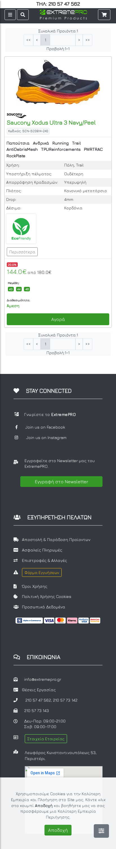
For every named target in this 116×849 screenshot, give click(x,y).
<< (28, 39)
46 (27, 289)
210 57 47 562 (38, 700)
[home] (63, 14)
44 (19, 289)
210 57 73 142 (65, 700)
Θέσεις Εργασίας (39, 689)
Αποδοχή (58, 830)
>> (87, 39)
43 (10, 289)
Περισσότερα (22, 251)
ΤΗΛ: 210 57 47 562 (58, 4)
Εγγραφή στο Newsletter (61, 481)
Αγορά (58, 319)
